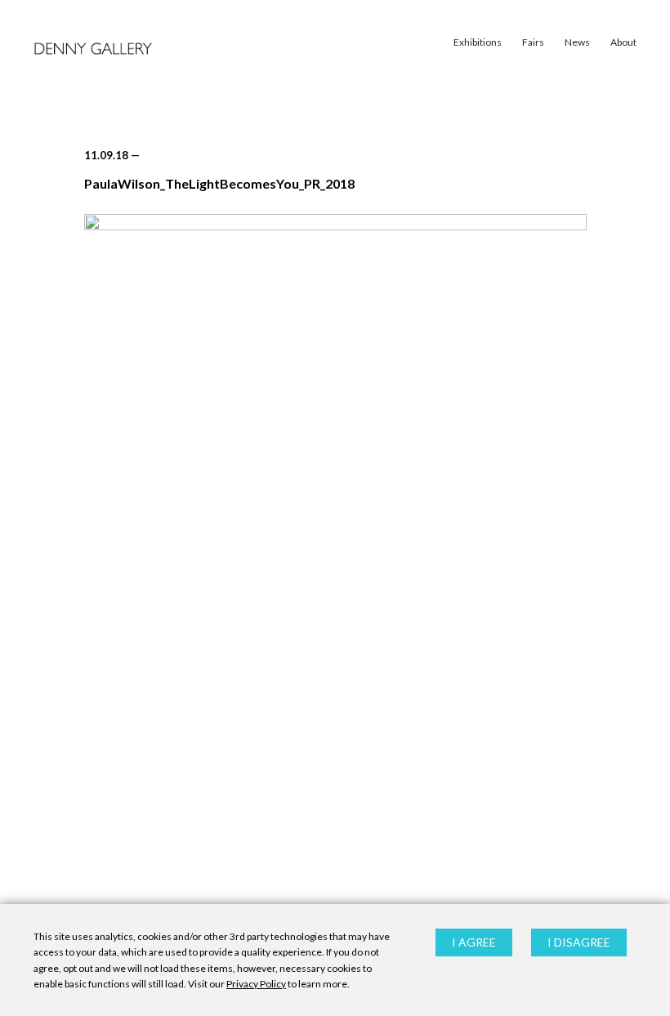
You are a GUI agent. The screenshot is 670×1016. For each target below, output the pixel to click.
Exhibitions (477, 42)
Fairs (533, 42)
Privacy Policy (256, 984)
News (577, 42)
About (623, 42)
